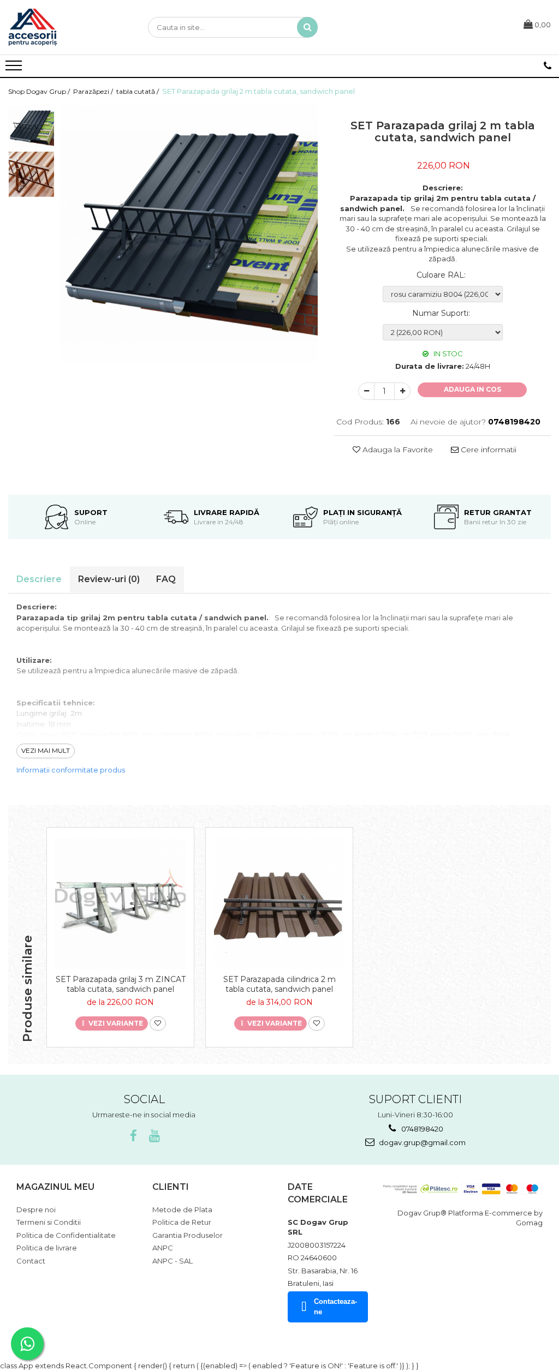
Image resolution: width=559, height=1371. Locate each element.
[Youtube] (154, 1136)
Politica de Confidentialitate (66, 1235)
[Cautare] (307, 27)
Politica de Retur (181, 1222)
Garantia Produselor (187, 1235)
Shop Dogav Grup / (40, 91)
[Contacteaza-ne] (547, 66)
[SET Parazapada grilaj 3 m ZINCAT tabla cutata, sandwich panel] (120, 904)
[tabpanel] (189, 233)
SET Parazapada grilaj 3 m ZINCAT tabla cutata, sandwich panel (121, 984)
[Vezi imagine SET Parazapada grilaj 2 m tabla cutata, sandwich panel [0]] (31, 128)
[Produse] (15, 69)
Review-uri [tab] (109, 579)
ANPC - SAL (172, 1260)
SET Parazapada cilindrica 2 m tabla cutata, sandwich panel (279, 984)
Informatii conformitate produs (70, 769)
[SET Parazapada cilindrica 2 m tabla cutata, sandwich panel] (279, 904)
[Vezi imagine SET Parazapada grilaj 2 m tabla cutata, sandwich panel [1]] (31, 174)
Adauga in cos (472, 389)
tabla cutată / (138, 91)
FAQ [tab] (166, 579)
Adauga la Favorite (396, 449)
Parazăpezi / (94, 91)
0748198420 (421, 1128)
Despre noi (36, 1209)
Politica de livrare (46, 1247)
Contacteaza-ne (335, 1306)
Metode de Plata (182, 1209)
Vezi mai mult (45, 750)
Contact (30, 1260)
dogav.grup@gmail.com (421, 1142)
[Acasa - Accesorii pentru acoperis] (62, 27)
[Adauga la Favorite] (158, 1023)
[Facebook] (133, 1136)
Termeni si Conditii (48, 1222)
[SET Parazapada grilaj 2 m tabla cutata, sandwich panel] (189, 233)
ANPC (162, 1247)
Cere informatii (487, 449)
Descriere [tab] (39, 579)
